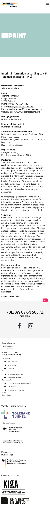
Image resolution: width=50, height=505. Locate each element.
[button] (47, 4)
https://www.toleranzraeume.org (25, 111)
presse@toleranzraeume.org (29, 109)
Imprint (4, 392)
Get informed (6, 358)
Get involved (6, 380)
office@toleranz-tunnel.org (20, 106)
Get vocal (5, 371)
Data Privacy (6, 395)
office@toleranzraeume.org (11, 354)
